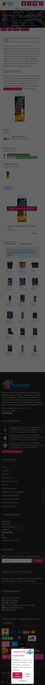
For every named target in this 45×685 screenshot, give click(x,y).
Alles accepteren (17, 675)
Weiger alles (27, 675)
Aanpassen (22, 681)
